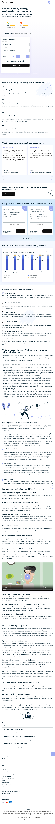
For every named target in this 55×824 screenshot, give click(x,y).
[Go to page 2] (26, 238)
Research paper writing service (10, 774)
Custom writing (6, 772)
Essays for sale (5, 782)
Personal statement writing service (11, 791)
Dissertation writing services (9, 784)
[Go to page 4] (31, 238)
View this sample (14, 224)
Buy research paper (7, 789)
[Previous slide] (3, 178)
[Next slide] (51, 178)
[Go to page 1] (24, 238)
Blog (3, 765)
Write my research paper (8, 778)
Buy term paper (6, 793)
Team (3, 763)
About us (4, 758)
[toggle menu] (52, 2)
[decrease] (18, 56)
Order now (20, 231)
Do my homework (6, 776)
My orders (49, 2)
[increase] (27, 56)
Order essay (5, 787)
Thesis (3, 780)
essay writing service (25, 358)
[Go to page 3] (29, 238)
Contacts (4, 761)
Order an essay (8, 194)
